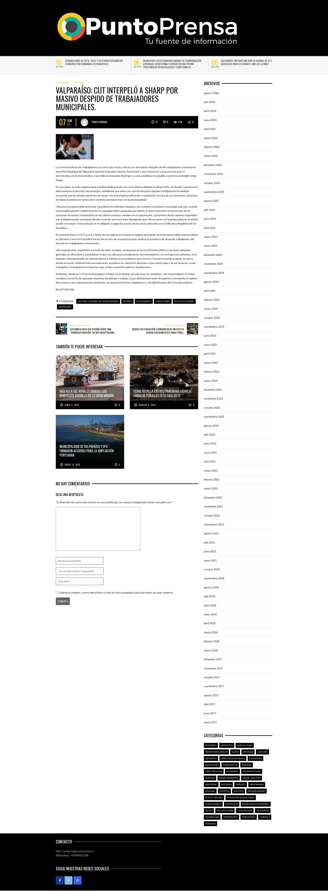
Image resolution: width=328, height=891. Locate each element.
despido (127, 301)
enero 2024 (211, 308)
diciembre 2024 (213, 254)
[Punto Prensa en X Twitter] (69, 880)
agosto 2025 (211, 200)
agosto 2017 (211, 695)
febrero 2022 (211, 479)
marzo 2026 (211, 138)
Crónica (248, 751)
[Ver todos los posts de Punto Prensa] (84, 122)
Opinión (240, 784)
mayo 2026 (210, 120)
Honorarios (143, 301)
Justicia (210, 777)
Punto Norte (213, 804)
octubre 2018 (212, 569)
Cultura (262, 751)
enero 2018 (211, 650)
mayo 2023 (210, 344)
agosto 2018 (211, 587)
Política (78, 82)
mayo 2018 (210, 614)
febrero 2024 (211, 299)
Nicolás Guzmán (184, 301)
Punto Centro (214, 797)
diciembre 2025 (213, 164)
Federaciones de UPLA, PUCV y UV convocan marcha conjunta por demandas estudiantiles (94, 62)
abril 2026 (209, 128)
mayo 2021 (210, 560)
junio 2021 (210, 551)
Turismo (265, 817)
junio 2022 (210, 443)
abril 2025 (209, 227)
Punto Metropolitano (240, 797)
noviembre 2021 (213, 506)
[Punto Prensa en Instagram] (77, 880)
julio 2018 (209, 596)
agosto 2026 (211, 93)
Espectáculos (213, 771)
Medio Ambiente (228, 777)
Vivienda (210, 823)
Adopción (227, 745)
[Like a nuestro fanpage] (60, 880)
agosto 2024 (211, 281)
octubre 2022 (212, 407)
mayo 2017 (210, 722)
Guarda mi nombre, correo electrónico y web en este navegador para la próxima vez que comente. (116, 592)
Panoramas (257, 784)
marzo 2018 (211, 632)
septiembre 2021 (214, 524)
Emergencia (230, 764)
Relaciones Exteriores (255, 804)
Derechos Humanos (233, 758)
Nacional (63, 82)
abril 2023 (209, 353)
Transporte (230, 817)
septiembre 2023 (214, 326)
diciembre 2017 (213, 659)
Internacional (252, 771)
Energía (246, 764)
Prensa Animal (256, 791)
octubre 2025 (212, 182)
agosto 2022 (211, 425)
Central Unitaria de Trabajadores (98, 301)
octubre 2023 (212, 317)
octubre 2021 (212, 515)
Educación (212, 764)
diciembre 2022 (213, 389)
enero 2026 (211, 155)
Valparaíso (65, 306)
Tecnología (244, 810)
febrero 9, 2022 (147, 405)
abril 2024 (209, 290)
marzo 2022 (211, 470)
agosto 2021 (211, 533)
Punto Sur (232, 804)
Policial (210, 791)
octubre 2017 (212, 677)
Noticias (226, 784)
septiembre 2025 (214, 191)
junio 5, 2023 (72, 405)
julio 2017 (209, 704)
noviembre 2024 (213, 263)
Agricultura (244, 745)
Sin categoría (225, 810)
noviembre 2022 (213, 398)
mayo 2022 (210, 452)
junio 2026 (210, 110)
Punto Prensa (99, 122)
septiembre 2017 (214, 686)
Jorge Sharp (162, 301)
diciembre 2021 (213, 497)
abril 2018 (209, 623)
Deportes (211, 758)
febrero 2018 (211, 641)
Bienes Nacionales (216, 751)
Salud (208, 810)
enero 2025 (211, 245)
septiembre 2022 (214, 416)
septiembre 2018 (214, 578)
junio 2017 (210, 713)
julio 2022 (209, 434)
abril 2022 (209, 461)
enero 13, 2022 (72, 464)
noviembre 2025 (213, 173)
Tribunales (248, 817)
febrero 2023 (211, 371)
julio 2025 (209, 209)
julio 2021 (209, 542)
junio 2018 (210, 605)
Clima (235, 751)
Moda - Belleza (251, 777)
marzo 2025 (211, 236)
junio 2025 (210, 218)
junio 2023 (210, 335)
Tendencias (212, 817)
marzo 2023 (211, 362)
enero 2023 (211, 380)
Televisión (262, 810)
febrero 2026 (211, 146)
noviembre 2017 (213, 668)
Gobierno (232, 771)
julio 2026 (209, 102)
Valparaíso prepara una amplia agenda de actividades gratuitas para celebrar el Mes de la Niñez (251, 62)
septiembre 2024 (214, 272)
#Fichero (210, 745)
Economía (255, 758)
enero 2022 (211, 488)
